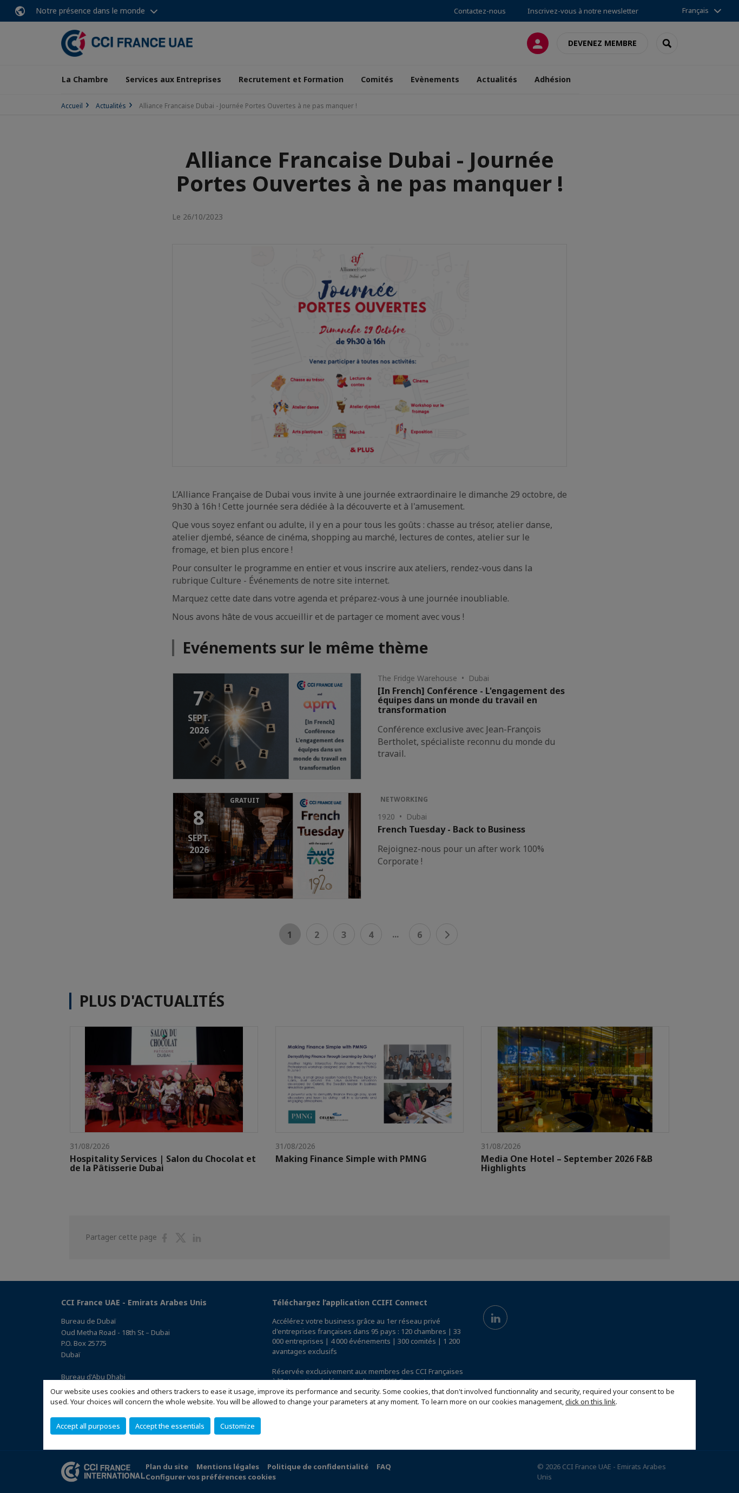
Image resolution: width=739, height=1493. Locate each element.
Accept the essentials (169, 1426)
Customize (237, 1426)
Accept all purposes (88, 1426)
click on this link (590, 1401)
